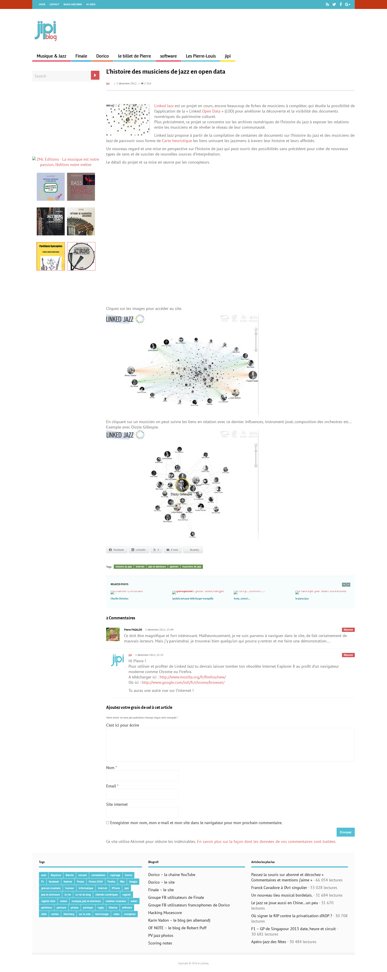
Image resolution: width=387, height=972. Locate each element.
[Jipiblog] (45, 43)
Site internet (117, 804)
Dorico (102, 56)
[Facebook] (341, 4)
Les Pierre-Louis (201, 56)
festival (68, 881)
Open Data (211, 111)
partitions (46, 907)
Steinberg (68, 914)
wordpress (129, 914)
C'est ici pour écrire (122, 725)
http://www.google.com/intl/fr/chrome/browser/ (183, 682)
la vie (67, 894)
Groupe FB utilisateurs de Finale (176, 897)
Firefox (111, 881)
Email (111, 786)
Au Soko (90, 4)
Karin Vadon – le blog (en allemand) (179, 920)
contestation (98, 875)
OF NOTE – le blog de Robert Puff (177, 927)
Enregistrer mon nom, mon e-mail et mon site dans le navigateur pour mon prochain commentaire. (196, 822)
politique (88, 907)
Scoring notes (160, 943)
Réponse (348, 629)
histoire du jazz (124, 566)
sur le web (84, 914)
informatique (86, 888)
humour (69, 888)
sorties (55, 914)
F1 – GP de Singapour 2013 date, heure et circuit (293, 928)
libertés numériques (106, 894)
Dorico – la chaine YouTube (171, 874)
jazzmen (174, 566)
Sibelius (113, 907)
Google (133, 881)
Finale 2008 (96, 881)
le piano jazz (302, 598)
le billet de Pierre (134, 56)
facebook (54, 881)
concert (82, 875)
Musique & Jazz (51, 56)
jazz (127, 888)
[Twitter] (334, 4)
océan (134, 901)
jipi (228, 56)
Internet (140, 566)
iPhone (116, 888)
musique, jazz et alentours (86, 901)
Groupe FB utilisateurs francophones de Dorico (189, 905)
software (168, 56)
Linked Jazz (164, 105)
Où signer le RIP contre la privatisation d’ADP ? (291, 915)
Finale (81, 56)
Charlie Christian (119, 598)
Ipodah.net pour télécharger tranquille (192, 598)
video (116, 914)
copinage (115, 875)
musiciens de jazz (191, 566)
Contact (54, 4)
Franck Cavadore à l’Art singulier (279, 887)
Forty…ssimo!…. (242, 598)
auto (43, 875)
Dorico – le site (161, 882)
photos (74, 907)
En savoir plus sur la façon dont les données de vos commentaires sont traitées (266, 841)
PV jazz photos (160, 935)
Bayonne (56, 875)
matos (63, 901)
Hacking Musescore (165, 912)
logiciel (127, 894)
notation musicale (115, 901)
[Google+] (347, 4)
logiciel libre (48, 901)
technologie (102, 914)
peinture (61, 907)
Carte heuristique (177, 140)
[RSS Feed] (327, 4)
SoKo (44, 914)
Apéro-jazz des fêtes (268, 941)
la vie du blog (83, 894)
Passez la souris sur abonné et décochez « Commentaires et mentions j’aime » (287, 877)
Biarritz (70, 875)
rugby (101, 907)
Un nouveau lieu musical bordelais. (281, 895)
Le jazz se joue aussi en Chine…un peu (284, 902)
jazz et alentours (157, 566)
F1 (42, 881)
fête (122, 881)
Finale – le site (161, 889)
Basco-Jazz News (73, 4)
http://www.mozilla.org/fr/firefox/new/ (193, 677)
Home (42, 4)
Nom (110, 767)
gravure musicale (50, 888)
